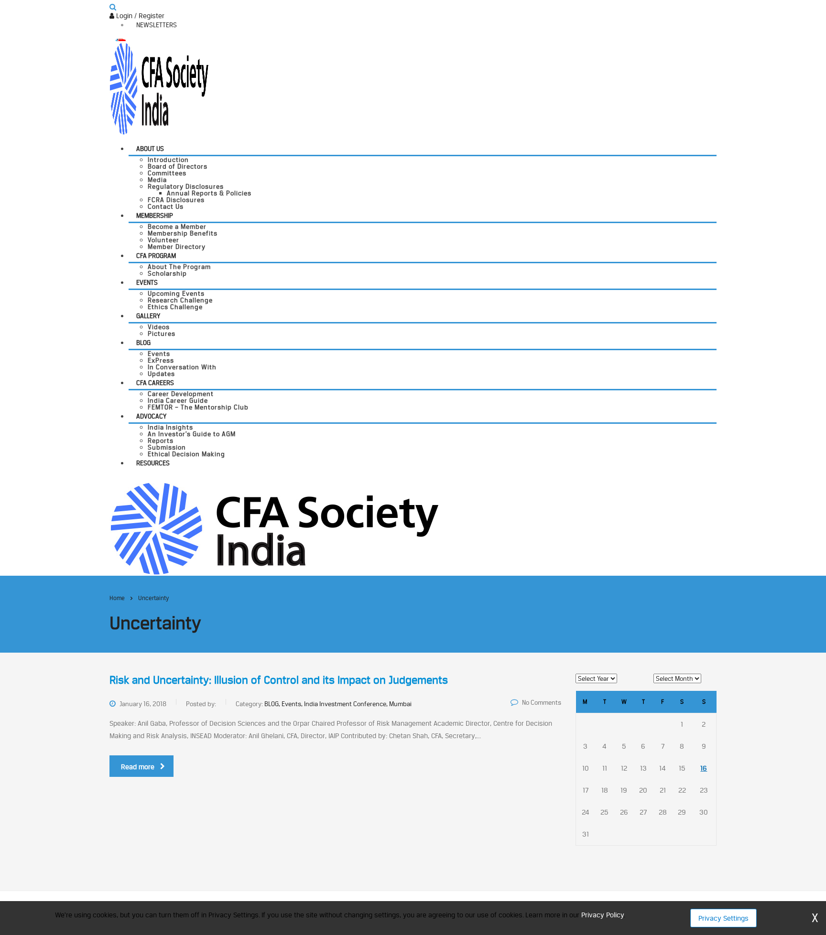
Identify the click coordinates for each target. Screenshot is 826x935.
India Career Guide (178, 400)
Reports (161, 440)
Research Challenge (180, 300)
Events (147, 282)
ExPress (161, 360)
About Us (150, 148)
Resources (153, 463)
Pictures (161, 333)
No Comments (541, 702)
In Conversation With (182, 367)
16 (703, 768)
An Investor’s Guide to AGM (192, 434)
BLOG (143, 342)
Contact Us (166, 206)
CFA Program (156, 255)
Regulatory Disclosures (186, 186)
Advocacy (151, 416)
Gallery (148, 316)
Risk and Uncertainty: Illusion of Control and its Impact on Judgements (278, 680)
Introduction (168, 159)
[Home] (274, 528)
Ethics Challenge (175, 307)
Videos (159, 327)
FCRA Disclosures (176, 200)
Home (117, 598)
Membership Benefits (182, 233)
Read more (137, 767)
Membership (154, 215)
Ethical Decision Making (186, 454)
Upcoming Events (176, 293)
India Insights (170, 427)
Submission (167, 447)
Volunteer (163, 240)
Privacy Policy (602, 915)
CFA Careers (155, 383)
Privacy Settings (723, 918)
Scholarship (167, 273)
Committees (167, 173)
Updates (161, 373)
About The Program (179, 266)
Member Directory (177, 246)
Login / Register (139, 15)
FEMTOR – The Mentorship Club (198, 407)
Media (157, 179)
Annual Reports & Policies (209, 193)
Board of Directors (177, 166)
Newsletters (156, 25)
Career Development (181, 394)
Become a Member (177, 226)
